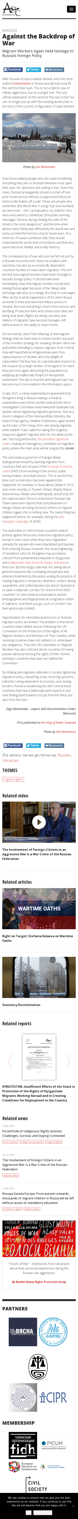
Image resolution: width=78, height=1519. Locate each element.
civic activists (10, 1142)
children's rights (12, 1209)
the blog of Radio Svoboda (58, 722)
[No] (73, 1506)
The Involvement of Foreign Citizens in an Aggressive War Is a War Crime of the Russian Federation (36, 854)
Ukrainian (10, 760)
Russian (64, 755)
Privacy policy (43, 1512)
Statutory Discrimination (21, 1005)
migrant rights (13, 779)
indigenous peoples (32, 1142)
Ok (28, 1512)
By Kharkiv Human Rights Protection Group (39, 1282)
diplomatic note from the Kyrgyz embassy (38, 562)
